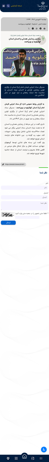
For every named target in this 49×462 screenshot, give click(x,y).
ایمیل (46, 193)
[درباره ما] (8, 458)
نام (47, 183)
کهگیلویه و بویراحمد (24, 24)
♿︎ (44, 449)
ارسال (8, 222)
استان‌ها (34, 24)
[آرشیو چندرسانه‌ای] (33, 458)
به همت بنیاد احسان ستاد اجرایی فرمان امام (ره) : (25, 35)
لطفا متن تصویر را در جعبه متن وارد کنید (31, 213)
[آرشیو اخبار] (41, 458)
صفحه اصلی (42, 24)
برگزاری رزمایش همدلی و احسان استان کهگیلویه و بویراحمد (25, 40)
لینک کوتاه (3, 164)
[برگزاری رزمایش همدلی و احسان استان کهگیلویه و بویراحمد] (24, 62)
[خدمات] (16, 458)
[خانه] (24, 456)
